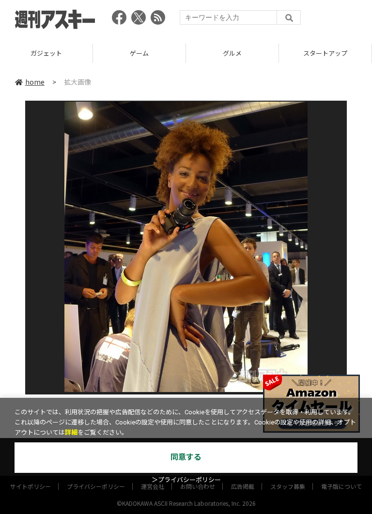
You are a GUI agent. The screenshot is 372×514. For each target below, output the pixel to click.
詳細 (71, 432)
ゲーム (139, 53)
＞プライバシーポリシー (186, 480)
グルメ (232, 53)
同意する (186, 457)
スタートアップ (325, 53)
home (35, 82)
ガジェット (46, 53)
